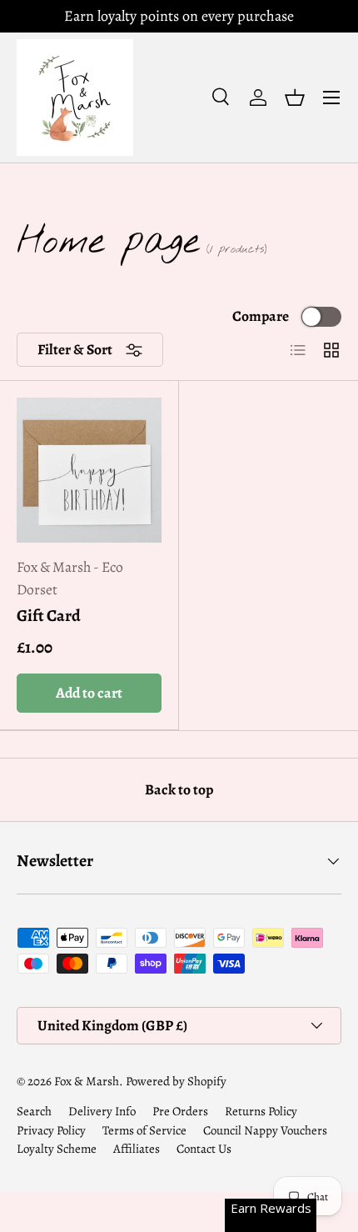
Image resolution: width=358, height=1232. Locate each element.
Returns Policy (261, 1111)
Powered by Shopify (176, 1081)
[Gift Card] (89, 470)
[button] (294, 97)
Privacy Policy (51, 1130)
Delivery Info (102, 1111)
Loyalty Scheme (57, 1148)
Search (34, 1111)
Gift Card (49, 615)
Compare (260, 316)
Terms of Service (144, 1130)
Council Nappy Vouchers (265, 1130)
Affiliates (136, 1148)
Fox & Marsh (86, 1081)
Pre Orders (180, 1111)
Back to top (179, 789)
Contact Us (204, 1148)
